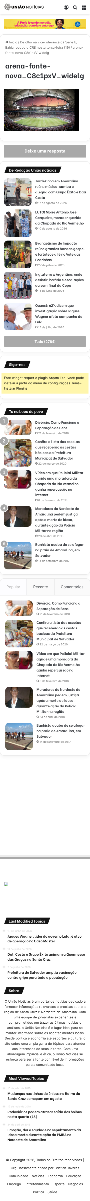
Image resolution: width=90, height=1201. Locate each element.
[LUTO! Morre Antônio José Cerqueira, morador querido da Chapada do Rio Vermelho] (18, 223)
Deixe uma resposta (45, 151)
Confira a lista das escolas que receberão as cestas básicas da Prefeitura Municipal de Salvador (57, 450)
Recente (40, 586)
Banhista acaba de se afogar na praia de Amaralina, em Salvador (59, 550)
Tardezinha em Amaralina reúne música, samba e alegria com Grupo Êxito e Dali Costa (60, 189)
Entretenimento (36, 1184)
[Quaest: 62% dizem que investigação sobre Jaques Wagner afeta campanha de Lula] (18, 316)
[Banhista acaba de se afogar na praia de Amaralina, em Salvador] (18, 555)
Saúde (52, 1192)
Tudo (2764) (45, 341)
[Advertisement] (45, 804)
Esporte (58, 1184)
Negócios (75, 1184)
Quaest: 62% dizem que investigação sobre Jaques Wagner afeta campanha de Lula (58, 313)
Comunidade (18, 1176)
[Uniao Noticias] (24, 7)
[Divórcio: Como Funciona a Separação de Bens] (18, 427)
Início (12, 42)
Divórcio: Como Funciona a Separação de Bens (57, 424)
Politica (38, 1192)
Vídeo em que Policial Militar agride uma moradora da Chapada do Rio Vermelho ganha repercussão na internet (59, 483)
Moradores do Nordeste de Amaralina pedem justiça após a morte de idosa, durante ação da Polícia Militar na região (57, 519)
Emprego (14, 1184)
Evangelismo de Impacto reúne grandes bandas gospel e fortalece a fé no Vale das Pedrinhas (60, 251)
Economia (55, 1176)
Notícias (38, 1176)
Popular (13, 586)
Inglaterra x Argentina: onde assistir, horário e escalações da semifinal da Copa (59, 279)
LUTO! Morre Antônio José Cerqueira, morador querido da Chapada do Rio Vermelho (59, 217)
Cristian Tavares (66, 1168)
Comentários (72, 586)
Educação (73, 1176)
